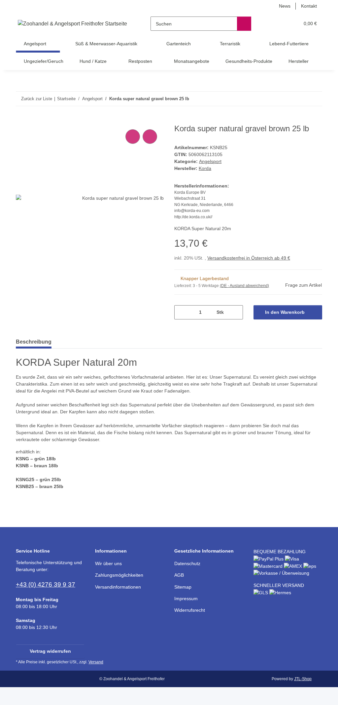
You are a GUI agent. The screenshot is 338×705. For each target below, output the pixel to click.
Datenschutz (187, 563)
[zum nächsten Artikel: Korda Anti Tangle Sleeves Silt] (315, 99)
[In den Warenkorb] (21, 120)
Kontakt (309, 6)
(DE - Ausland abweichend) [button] (244, 285)
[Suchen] (244, 24)
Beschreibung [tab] (33, 342)
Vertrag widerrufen (50, 651)
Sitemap (182, 587)
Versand (95, 662)
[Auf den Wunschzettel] (150, 136)
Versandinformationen (118, 587)
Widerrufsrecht (189, 610)
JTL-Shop (303, 679)
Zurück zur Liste (36, 98)
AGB (179, 575)
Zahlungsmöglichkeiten (119, 575)
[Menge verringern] (182, 312)
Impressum (186, 598)
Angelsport (210, 161)
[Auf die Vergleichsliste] (132, 136)
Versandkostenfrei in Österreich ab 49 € (248, 258)
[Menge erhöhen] (235, 312)
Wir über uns (108, 563)
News (284, 6)
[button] (269, 23)
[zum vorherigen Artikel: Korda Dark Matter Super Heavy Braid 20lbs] (301, 99)
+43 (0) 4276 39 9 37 (45, 584)
